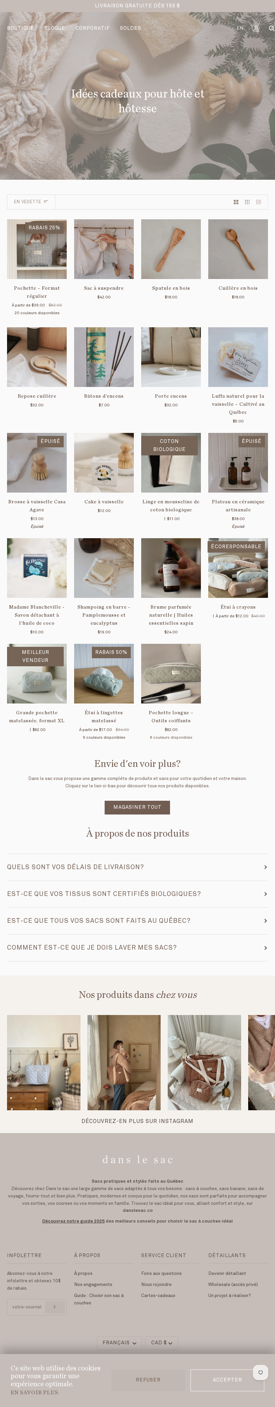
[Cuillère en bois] (238, 249)
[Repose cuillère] (37, 357)
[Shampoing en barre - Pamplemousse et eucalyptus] (104, 568)
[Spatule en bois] (171, 249)
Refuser (148, 1380)
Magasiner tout (137, 807)
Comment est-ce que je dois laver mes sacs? (92, 948)
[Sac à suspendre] (104, 249)
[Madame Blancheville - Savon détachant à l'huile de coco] (37, 568)
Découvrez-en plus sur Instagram (137, 1121)
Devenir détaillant (227, 1274)
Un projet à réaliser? (229, 1296)
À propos (83, 1274)
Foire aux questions (161, 1274)
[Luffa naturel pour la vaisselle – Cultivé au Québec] (238, 357)
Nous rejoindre (156, 1285)
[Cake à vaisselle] (104, 463)
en (240, 28)
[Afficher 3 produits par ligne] (247, 202)
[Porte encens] (171, 357)
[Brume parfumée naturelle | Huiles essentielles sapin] (171, 568)
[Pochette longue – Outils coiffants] (171, 674)
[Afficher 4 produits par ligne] (260, 202)
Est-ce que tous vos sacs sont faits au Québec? (98, 921)
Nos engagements (93, 1285)
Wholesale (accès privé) (233, 1285)
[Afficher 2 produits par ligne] (236, 202)
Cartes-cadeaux (158, 1296)
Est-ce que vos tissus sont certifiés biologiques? (104, 894)
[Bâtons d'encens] (104, 357)
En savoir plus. (35, 1392)
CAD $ (159, 1343)
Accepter (227, 1380)
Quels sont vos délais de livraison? (75, 867)
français (117, 1343)
